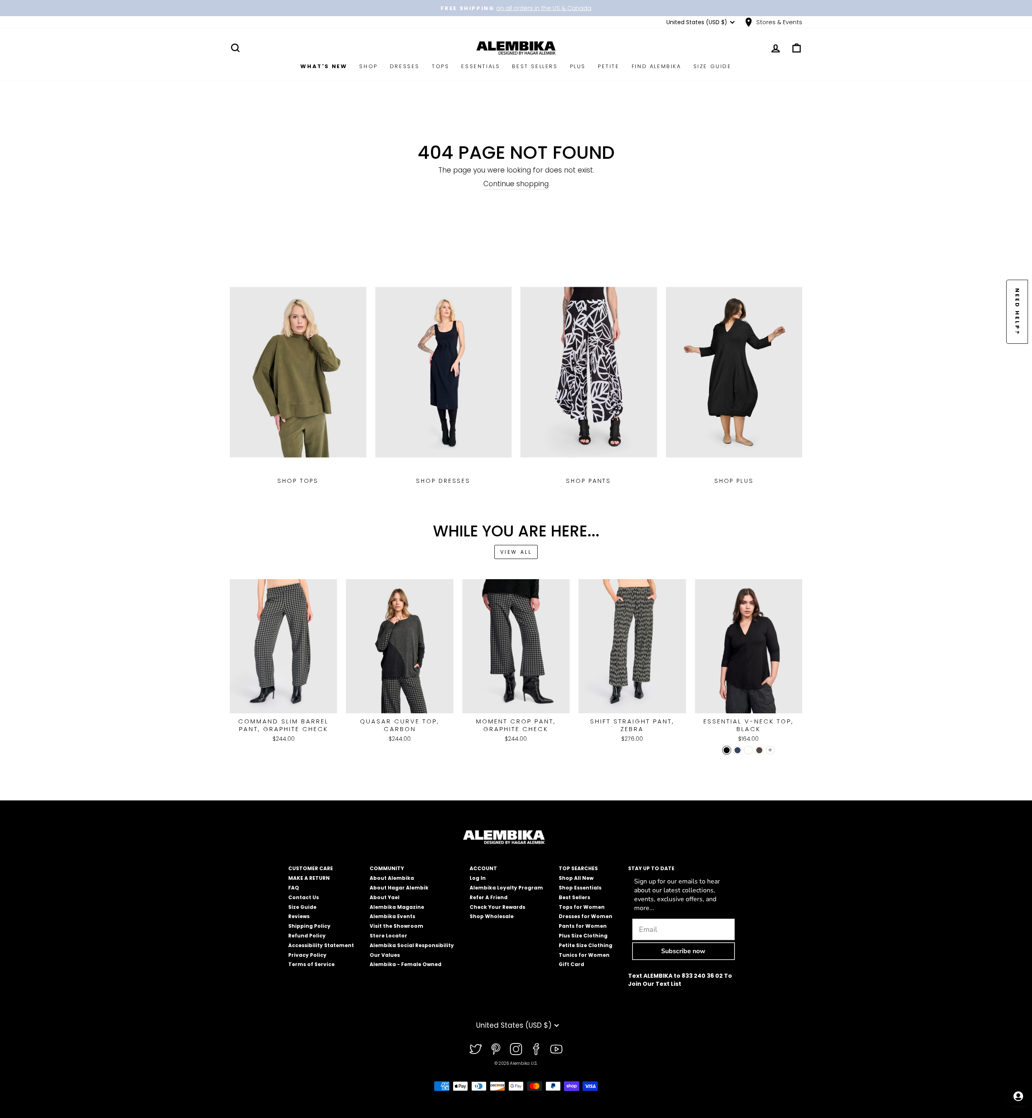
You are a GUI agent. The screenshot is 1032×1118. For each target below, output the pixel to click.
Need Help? (1017, 311)
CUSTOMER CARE (310, 868)
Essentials (480, 66)
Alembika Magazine (397, 907)
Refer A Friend (489, 897)
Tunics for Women (584, 955)
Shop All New (576, 878)
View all (516, 552)
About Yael (384, 897)
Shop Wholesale (492, 916)
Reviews (299, 916)
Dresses (405, 66)
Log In (478, 878)
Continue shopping (516, 184)
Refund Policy (307, 935)
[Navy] (737, 750)
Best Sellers (535, 66)
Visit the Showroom (396, 926)
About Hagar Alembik (399, 887)
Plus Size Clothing (583, 935)
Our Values (385, 955)
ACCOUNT (483, 868)
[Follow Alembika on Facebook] (536, 1049)
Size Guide (712, 66)
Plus (578, 66)
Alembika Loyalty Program (506, 887)
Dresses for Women (585, 916)
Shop (368, 66)
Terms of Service (311, 964)
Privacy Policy (307, 955)
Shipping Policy (309, 926)
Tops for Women (582, 907)
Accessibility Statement (321, 945)
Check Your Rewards (497, 907)
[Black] (726, 750)
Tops (440, 66)
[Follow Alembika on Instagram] (516, 1049)
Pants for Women (583, 926)
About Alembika (392, 878)
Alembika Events (392, 916)
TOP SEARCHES (578, 868)
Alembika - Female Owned (405, 964)
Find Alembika (656, 66)
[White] (748, 750)
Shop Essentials (580, 887)
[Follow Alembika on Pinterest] (496, 1049)
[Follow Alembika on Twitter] (476, 1049)
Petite (609, 66)
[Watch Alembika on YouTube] (556, 1049)
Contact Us (303, 897)
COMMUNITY (387, 868)
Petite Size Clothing (585, 945)
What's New (323, 66)
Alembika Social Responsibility (412, 945)
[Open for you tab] (1018, 1096)
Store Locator (388, 935)
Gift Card (571, 964)
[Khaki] (759, 750)
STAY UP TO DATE (651, 868)
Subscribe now (683, 951)
